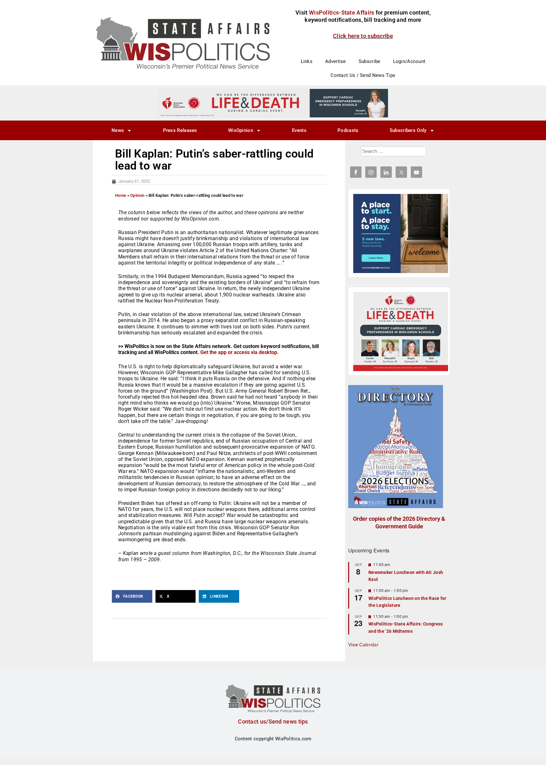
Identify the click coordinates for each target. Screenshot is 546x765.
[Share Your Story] (400, 331)
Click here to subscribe (363, 36)
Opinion (137, 195)
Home (120, 195)
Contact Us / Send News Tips (363, 75)
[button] (132, 596)
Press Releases (180, 130)
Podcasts (347, 130)
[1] (273, 103)
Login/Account (409, 61)
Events (299, 130)
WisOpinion (240, 130)
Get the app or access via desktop (238, 352)
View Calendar (363, 644)
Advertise (335, 61)
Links (307, 61)
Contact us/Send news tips (273, 721)
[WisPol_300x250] (400, 233)
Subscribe (369, 61)
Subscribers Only (408, 130)
